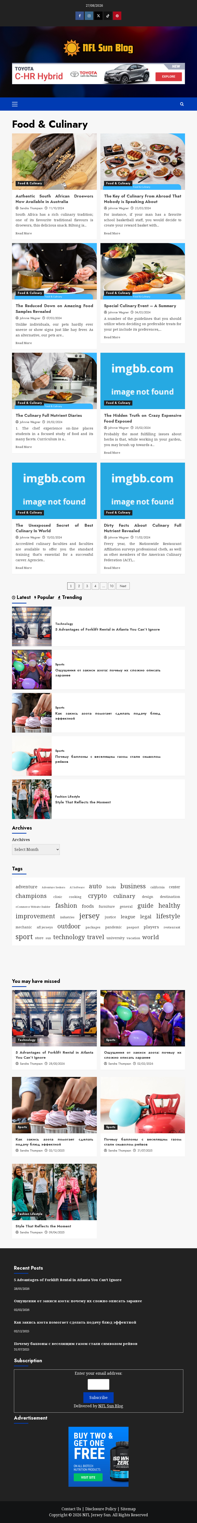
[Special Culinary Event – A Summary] (142, 271)
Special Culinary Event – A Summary (140, 306)
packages (93, 927)
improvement (35, 916)
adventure (26, 887)
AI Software (77, 887)
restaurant (172, 927)
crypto (97, 895)
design (147, 896)
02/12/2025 (56, 1150)
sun (48, 938)
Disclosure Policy (100, 1508)
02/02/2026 (145, 1064)
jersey (89, 915)
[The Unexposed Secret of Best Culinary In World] (54, 491)
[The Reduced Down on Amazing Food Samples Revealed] (54, 271)
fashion (66, 905)
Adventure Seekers (53, 887)
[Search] (182, 104)
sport (24, 936)
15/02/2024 (54, 537)
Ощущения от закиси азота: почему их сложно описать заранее (107, 673)
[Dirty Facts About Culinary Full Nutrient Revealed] (142, 491)
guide (145, 905)
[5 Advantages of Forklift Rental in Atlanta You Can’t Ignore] (32, 626)
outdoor (69, 926)
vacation (133, 938)
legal (145, 916)
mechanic (24, 927)
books (111, 887)
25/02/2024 (143, 428)
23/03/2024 (143, 208)
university (115, 937)
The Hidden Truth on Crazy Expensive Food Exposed (143, 418)
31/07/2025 (144, 1150)
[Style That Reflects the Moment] (32, 798)
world (150, 937)
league (128, 917)
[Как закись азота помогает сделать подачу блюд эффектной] (32, 712)
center (174, 887)
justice (110, 917)
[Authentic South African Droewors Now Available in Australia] (54, 161)
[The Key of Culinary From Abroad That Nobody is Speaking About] (142, 161)
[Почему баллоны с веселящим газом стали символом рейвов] (32, 755)
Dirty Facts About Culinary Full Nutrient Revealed (143, 528)
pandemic (113, 927)
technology (69, 937)
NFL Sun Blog (110, 1406)
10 (112, 586)
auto (95, 886)
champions (31, 896)
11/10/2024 (56, 208)
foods (88, 906)
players (151, 927)
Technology (64, 624)
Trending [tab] (71, 597)
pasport (133, 927)
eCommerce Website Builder (33, 906)
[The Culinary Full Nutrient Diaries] (54, 381)
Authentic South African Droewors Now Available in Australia (54, 199)
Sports (59, 665)
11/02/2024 (142, 537)
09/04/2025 (56, 1232)
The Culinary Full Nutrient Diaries (49, 415)
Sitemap (128, 1508)
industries (67, 917)
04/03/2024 (143, 312)
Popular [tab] (45, 597)
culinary (124, 896)
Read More (24, 233)
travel (95, 937)
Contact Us (71, 1508)
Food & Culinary (30, 183)
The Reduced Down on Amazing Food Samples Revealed (54, 308)
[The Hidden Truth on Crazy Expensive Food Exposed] (142, 381)
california (157, 887)
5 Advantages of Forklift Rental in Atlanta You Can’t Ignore (107, 629)
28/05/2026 (57, 1064)
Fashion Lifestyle (67, 797)
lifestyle (168, 916)
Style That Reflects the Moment (83, 802)
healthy (169, 905)
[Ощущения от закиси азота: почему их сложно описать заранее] (32, 669)
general (126, 906)
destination (170, 896)
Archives (21, 839)
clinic (57, 897)
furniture (107, 906)
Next (123, 586)
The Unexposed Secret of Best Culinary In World (54, 528)
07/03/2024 (54, 318)
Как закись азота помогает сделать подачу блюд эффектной (107, 716)
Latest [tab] (23, 597)
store (39, 938)
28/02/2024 (54, 422)
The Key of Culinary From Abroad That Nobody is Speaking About (143, 199)
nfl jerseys (45, 927)
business (133, 886)
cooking (75, 897)
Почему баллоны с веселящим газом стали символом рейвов (107, 759)
